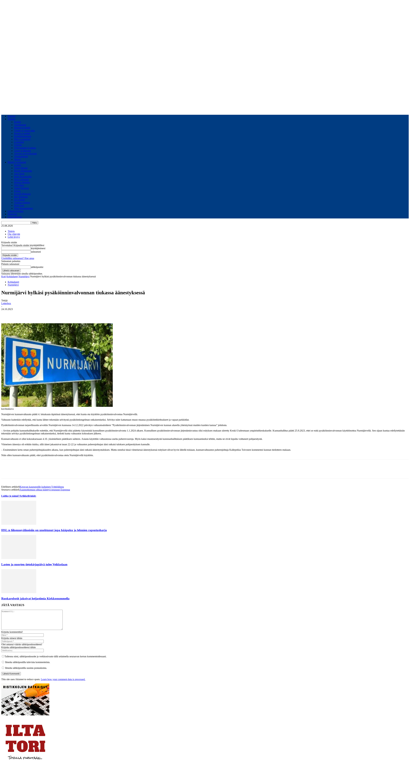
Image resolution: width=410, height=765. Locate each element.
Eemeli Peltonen (22, 194)
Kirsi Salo (19, 205)
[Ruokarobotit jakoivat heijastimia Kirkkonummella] (18, 592)
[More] (41, 314)
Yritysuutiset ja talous (25, 147)
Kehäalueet (12, 276)
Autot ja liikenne (22, 150)
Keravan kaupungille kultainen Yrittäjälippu (42, 486)
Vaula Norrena (21, 188)
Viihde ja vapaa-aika (24, 130)
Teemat (11, 119)
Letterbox (6, 303)
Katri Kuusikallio (23, 176)
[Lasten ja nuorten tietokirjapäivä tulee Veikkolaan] (18, 558)
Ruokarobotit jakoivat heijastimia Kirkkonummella (35, 598)
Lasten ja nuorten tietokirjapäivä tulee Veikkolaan (34, 564)
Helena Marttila (22, 182)
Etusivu (11, 116)
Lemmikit (19, 142)
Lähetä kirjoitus (15, 211)
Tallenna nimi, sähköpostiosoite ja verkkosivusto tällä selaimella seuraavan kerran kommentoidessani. (55, 656)
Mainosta (12, 214)
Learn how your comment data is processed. (63, 679)
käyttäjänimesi (38, 248)
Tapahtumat (20, 124)
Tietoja (11, 231)
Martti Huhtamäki (23, 170)
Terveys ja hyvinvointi (25, 153)
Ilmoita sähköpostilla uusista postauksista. (26, 668)
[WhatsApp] (29, 314)
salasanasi (36, 251)
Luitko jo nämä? (10, 496)
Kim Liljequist (21, 179)
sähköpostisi (37, 267)
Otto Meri (19, 185)
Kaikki (17, 122)
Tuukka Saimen (22, 202)
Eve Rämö (19, 199)
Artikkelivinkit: (27, 496)
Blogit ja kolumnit (17, 162)
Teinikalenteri (21, 156)
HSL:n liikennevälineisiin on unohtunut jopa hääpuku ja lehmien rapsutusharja (54, 530)
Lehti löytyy (14, 237)
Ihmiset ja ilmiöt (22, 127)
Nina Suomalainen (23, 208)
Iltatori (17, 159)
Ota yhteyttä (14, 234)
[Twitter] (18, 314)
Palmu (17, 191)
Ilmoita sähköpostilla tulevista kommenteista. (27, 662)
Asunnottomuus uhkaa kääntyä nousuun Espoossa (44, 489)
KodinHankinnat (22, 136)
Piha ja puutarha (22, 139)
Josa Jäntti (19, 173)
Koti (3, 276)
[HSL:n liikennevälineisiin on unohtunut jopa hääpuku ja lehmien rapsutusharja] (18, 524)
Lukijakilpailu (15, 217)
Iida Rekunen (21, 196)
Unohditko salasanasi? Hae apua (17, 258)
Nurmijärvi (23, 276)
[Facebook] (6, 314)
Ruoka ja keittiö (22, 133)
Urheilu (18, 145)
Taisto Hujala (21, 168)
